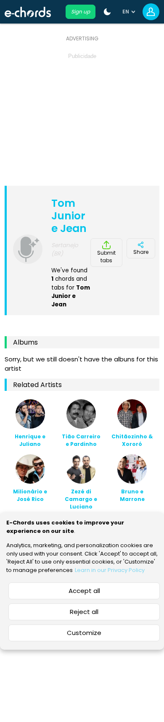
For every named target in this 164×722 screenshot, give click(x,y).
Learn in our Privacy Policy (110, 570)
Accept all (84, 590)
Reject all (84, 611)
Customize (84, 632)
